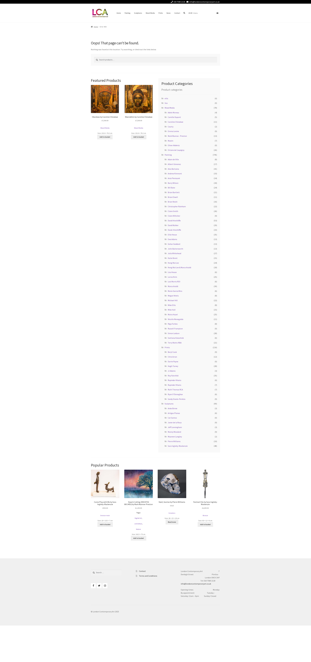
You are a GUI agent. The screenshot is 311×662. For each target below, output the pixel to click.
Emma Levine (173, 131)
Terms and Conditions (148, 576)
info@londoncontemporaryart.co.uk (204, 2)
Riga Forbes (173, 324)
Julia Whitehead (174, 253)
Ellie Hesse (172, 234)
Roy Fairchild (173, 375)
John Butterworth (175, 249)
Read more (172, 522)
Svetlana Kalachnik (176, 338)
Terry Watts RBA (174, 342)
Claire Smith (173, 211)
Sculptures (138, 13)
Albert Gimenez (174, 164)
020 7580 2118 (179, 2)
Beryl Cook (172, 352)
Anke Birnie (172, 408)
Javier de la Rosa (174, 422)
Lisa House (172, 272)
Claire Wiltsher (174, 216)
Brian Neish (172, 201)
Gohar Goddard (174, 244)
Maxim (170, 140)
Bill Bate (171, 187)
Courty (170, 126)
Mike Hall (172, 310)
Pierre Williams (174, 441)
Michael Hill (173, 300)
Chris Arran (172, 357)
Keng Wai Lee (173, 263)
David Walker (173, 225)
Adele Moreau (173, 112)
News (169, 13)
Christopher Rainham (177, 206)
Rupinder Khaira (174, 380)
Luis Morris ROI (174, 281)
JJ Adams (172, 371)
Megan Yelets (173, 295)
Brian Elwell (173, 197)
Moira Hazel (173, 314)
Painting (127, 13)
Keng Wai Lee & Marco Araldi (179, 267)
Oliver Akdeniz (174, 145)
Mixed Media (150, 13)
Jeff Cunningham (175, 427)
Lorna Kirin (172, 277)
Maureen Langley (175, 436)
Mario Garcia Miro (175, 291)
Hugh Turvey (173, 366)
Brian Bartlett (174, 192)
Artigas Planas (174, 413)
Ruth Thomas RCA (175, 389)
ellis (166, 98)
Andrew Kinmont (175, 173)
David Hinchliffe (174, 220)
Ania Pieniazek (174, 178)
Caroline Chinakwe (175, 122)
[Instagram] (105, 585)
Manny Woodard (174, 432)
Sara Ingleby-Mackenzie (178, 446)
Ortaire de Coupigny (176, 150)
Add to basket (105, 137)
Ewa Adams (172, 239)
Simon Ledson (173, 333)
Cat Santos (172, 418)
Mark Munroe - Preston (177, 136)
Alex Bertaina (173, 169)
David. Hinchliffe (174, 230)
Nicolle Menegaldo (175, 319)
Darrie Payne (173, 361)
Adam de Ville (173, 159)
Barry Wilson (173, 183)
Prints (161, 13)
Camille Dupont (174, 117)
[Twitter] (99, 585)
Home (119, 13)
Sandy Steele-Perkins (176, 399)
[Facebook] (93, 585)
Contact (177, 13)
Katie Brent (172, 258)
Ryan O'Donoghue (175, 394)
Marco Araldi (173, 286)
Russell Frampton (175, 328)
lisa (166, 103)
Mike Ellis (172, 305)
